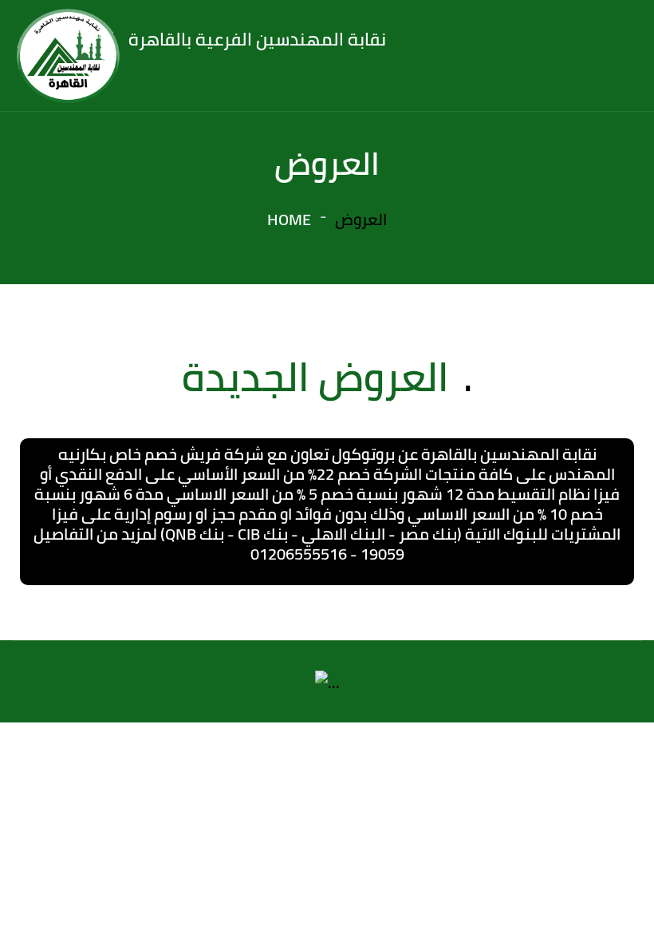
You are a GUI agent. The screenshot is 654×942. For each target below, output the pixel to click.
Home (289, 219)
